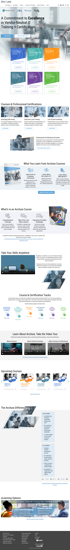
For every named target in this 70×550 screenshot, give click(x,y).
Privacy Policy (25, 538)
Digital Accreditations (7, 543)
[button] (2, 381)
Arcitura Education (37, 548)
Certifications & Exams (43, 148)
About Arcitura (6, 533)
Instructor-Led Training (30, 5)
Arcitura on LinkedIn (39, 544)
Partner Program (40, 5)
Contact (36, 533)
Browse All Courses (35, 394)
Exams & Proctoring (7, 541)
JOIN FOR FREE (7, 36)
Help (36, 535)
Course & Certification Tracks (9, 539)
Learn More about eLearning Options (35, 519)
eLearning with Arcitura (8, 538)
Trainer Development (26, 533)
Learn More (5, 128)
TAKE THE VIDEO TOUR (22, 36)
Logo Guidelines (25, 543)
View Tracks (6, 318)
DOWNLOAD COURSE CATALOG (46, 192)
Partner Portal (25, 536)
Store (47, 5)
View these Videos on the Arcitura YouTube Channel (35, 357)
